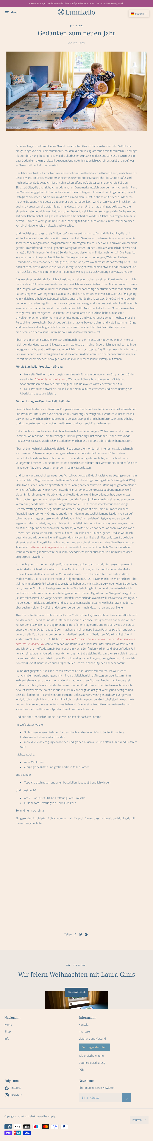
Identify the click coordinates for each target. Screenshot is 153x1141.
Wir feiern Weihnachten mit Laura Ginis (76, 974)
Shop (7, 1031)
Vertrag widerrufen (94, 1047)
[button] (139, 13)
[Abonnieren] (126, 1097)
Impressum (85, 1031)
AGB (81, 1070)
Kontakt (83, 1025)
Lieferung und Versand (92, 1039)
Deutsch (137, 1120)
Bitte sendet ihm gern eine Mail (49, 547)
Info (6, 1039)
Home (8, 1025)
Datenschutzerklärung (92, 1063)
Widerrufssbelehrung (91, 1056)
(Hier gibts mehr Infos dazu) (51, 379)
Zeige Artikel (76, 992)
